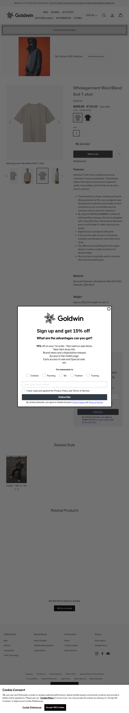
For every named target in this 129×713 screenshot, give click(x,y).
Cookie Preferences (32, 707)
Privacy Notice (78, 402)
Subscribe (64, 397)
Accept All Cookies (55, 707)
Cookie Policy (47, 698)
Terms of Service (96, 402)
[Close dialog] (108, 308)
